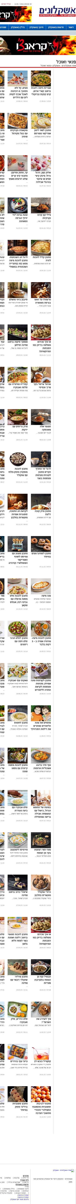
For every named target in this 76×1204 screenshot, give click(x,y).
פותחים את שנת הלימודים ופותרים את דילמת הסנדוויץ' (41, 726)
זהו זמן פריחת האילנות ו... (18, 1025)
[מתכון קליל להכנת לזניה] (41, 255)
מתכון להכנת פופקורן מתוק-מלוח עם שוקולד (18, 472)
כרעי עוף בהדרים (19, 1061)
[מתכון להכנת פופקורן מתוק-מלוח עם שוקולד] (18, 467)
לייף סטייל (24, 1180)
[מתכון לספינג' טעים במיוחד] (41, 551)
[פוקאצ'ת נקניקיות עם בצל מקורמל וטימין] (18, 128)
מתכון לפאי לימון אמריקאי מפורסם (42, 132)
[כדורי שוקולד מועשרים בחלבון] (41, 890)
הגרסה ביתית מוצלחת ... (42, 136)
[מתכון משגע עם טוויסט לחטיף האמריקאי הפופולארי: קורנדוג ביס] (18, 551)
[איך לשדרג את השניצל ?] (41, 1017)
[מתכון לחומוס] (18, 720)
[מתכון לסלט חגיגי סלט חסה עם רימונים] (18, 636)
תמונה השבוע (21, 1193)
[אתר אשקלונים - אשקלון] (63, 1170)
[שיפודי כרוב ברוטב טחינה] (18, 890)
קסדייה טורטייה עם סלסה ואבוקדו (18, 386)
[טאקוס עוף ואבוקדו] (18, 678)
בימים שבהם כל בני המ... (42, 390)
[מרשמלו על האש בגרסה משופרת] (41, 297)
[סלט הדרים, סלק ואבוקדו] (18, 1017)
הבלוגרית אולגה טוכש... (42, 771)
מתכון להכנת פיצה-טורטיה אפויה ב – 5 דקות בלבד (41, 641)
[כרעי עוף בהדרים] (18, 1059)
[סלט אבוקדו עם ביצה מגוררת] (18, 805)
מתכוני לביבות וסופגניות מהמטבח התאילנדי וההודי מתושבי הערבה (41, 1108)
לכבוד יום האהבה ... (43, 433)
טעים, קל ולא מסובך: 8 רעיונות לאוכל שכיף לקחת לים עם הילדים (19, 92)
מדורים (26, 1175)
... (50, 97)
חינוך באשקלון (36, 27)
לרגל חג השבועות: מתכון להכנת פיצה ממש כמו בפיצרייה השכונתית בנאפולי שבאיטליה (18, 263)
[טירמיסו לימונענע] (18, 847)
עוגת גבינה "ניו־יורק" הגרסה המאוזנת (20, 218)
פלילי (27, 1186)
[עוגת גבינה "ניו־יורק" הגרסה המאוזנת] (18, 213)
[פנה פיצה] (41, 593)
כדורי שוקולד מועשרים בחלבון (43, 893)
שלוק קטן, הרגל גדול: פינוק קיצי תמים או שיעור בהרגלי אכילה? (43, 177)
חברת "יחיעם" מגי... (44, 221)
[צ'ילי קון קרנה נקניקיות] (41, 213)
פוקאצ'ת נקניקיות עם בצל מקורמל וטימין (19, 133)
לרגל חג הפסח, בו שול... (19, 348)
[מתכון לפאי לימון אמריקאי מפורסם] (41, 128)
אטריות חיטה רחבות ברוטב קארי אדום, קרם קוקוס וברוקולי (41, 91)
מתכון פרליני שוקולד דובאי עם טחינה (19, 979)
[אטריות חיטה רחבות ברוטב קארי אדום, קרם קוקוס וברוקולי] (41, 86)
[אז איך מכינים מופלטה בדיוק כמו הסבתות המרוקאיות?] (41, 340)
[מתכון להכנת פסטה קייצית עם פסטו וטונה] (18, 763)
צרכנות (16, 1178)
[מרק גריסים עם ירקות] (18, 424)
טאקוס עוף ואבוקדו (18, 680)
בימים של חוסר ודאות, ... (19, 814)
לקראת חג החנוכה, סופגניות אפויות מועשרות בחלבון (18, 514)
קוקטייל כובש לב (42, 1061)
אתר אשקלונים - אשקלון (64, 65)
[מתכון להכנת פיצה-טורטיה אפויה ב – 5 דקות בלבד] (41, 636)
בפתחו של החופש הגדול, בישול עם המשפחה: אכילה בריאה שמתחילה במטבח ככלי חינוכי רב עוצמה (41, 815)
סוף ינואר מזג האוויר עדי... (18, 433)
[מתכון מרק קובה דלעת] (41, 509)
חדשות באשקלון (56, 27)
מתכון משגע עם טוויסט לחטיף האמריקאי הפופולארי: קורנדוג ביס (18, 560)
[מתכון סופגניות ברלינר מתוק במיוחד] (18, 1101)
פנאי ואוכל (46, 65)
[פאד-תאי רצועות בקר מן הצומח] (41, 847)
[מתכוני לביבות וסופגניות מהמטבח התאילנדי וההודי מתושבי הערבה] (41, 1101)
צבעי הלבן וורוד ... (44, 306)
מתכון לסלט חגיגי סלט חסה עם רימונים (19, 641)
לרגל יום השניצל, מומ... (42, 1025)
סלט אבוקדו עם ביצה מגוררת (20, 809)
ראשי (71, 27)
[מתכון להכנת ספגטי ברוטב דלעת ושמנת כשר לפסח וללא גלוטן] (18, 932)
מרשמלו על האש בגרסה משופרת (42, 301)
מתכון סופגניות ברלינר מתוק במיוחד (20, 1106)
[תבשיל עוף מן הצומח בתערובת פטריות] (41, 974)
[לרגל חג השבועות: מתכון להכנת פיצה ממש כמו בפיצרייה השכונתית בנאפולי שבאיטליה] (18, 255)
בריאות (26, 1182)
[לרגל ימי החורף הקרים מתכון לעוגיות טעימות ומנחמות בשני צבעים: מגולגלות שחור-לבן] (41, 467)
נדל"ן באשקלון (18, 27)
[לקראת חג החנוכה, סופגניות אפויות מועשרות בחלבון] (18, 509)
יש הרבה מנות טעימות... (42, 263)
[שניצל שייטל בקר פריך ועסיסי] (41, 382)
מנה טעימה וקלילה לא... (19, 390)
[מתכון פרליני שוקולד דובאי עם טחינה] (18, 974)
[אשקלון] (57, 16)
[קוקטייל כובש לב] (41, 1059)
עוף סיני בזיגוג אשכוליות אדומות (42, 767)
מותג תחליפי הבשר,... (43, 856)
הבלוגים (26, 1191)
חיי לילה (26, 1178)
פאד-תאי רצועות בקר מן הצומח (42, 851)
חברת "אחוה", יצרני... (20, 898)
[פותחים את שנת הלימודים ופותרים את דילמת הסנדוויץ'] (41, 720)
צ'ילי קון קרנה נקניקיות (44, 216)
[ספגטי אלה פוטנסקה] (41, 424)
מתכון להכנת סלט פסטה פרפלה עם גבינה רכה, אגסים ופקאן (19, 600)
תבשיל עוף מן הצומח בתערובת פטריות (42, 979)
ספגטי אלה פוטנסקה (45, 428)
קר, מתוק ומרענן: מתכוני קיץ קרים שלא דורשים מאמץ (18, 175)
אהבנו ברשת (14, 1191)
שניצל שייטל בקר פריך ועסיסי (42, 386)
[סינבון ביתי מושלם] (18, 297)
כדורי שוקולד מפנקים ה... (41, 898)
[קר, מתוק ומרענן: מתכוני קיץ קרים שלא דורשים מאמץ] (18, 170)
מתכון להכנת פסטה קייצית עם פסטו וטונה (18, 768)
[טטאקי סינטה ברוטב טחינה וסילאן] (18, 340)
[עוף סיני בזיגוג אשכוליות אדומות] (41, 763)
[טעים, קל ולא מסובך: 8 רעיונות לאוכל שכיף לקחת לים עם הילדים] (18, 86)
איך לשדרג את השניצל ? (43, 1020)
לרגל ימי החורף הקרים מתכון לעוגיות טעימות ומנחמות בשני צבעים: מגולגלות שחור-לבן (42, 476)
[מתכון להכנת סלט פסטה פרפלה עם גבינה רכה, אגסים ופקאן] (18, 593)
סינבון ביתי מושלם (18, 299)
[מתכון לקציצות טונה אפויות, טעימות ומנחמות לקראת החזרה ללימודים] (41, 678)
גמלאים (8, 1178)
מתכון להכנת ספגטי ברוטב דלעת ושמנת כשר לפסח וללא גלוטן (18, 939)
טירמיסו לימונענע (19, 849)
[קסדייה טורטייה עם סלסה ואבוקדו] (18, 382)
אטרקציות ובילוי (14, 1182)
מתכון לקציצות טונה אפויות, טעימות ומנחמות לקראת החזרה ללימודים (41, 685)
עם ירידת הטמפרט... (43, 517)
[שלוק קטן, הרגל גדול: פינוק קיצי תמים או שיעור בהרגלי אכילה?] (41, 170)
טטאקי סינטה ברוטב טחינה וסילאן (18, 343)
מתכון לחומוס (21, 722)
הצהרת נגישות (23, 1195)
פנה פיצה (46, 595)
